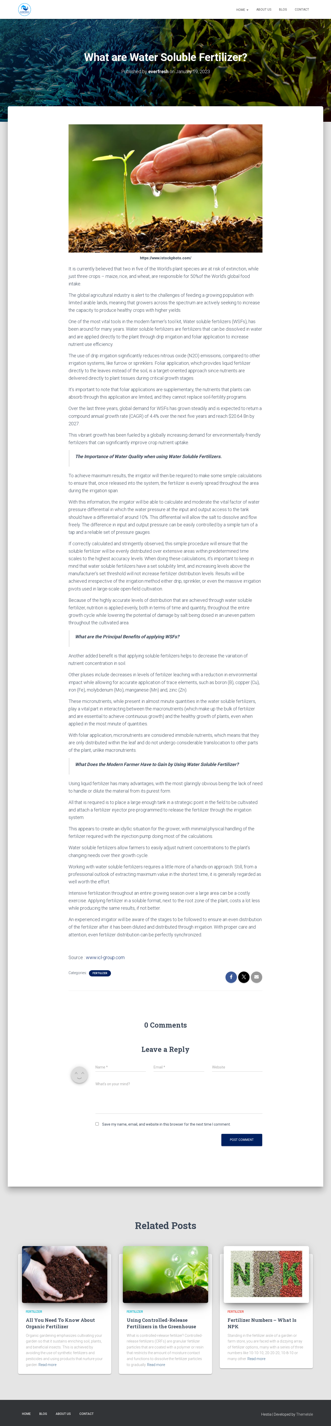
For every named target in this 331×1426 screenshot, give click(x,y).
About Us (263, 9)
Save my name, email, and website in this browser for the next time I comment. (166, 1124)
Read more (47, 1365)
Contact (302, 9)
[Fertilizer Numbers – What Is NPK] (266, 1274)
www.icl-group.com (105, 957)
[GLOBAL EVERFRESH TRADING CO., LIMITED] (24, 9)
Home (241, 10)
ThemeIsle (304, 1414)
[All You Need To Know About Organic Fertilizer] (64, 1274)
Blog (283, 9)
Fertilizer (100, 973)
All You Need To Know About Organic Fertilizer (60, 1323)
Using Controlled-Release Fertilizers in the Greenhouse (161, 1323)
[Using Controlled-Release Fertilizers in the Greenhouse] (165, 1274)
